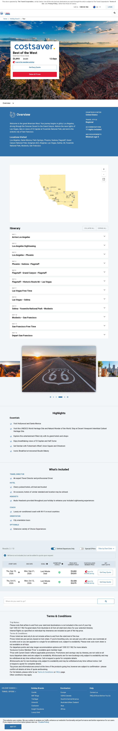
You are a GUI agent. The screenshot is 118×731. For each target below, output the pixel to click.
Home (5, 19)
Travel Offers (8, 692)
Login (110, 7)
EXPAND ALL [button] (102, 228)
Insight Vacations (37, 709)
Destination (65, 688)
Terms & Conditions (45, 672)
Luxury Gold (35, 712)
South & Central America (70, 699)
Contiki (33, 692)
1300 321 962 (84, 7)
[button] (59, 236)
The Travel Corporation (25, 1)
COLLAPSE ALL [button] (89, 228)
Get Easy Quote (35, 67)
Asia (62, 706)
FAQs (58, 672)
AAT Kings (35, 696)
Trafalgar (34, 699)
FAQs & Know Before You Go (100, 696)
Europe (63, 692)
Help (92, 688)
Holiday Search (15, 19)
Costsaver (35, 706)
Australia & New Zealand (70, 702)
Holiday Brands (37, 688)
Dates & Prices (35, 74)
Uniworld (34, 702)
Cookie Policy (43, 722)
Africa (63, 709)
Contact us (94, 692)
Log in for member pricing (24, 62)
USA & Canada (66, 696)
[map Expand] (104, 179)
